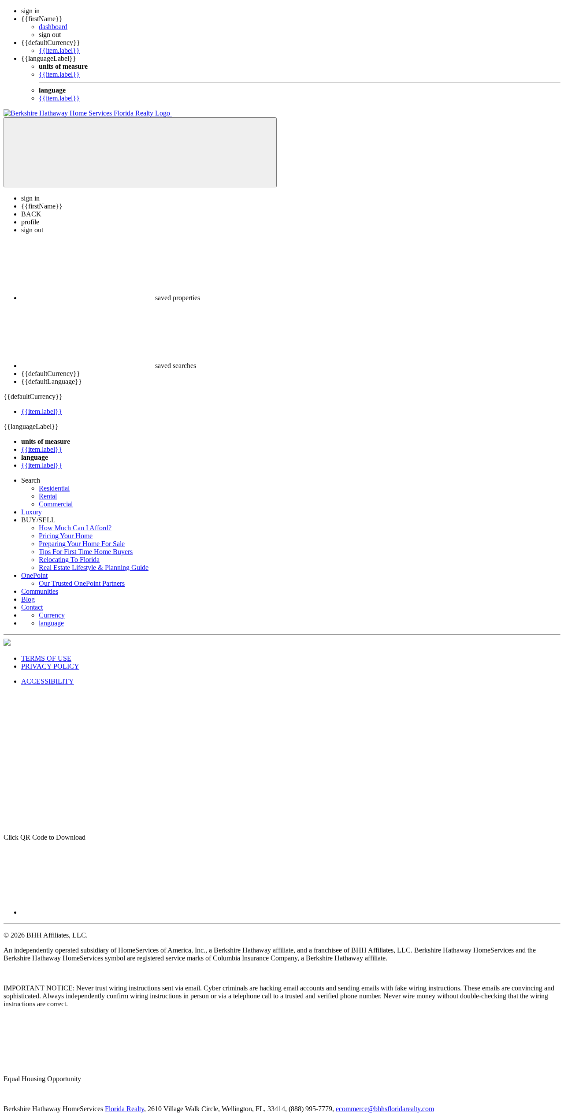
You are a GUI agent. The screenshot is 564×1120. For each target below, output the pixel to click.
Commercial (56, 504)
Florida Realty (124, 1109)
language (51, 623)
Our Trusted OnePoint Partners (82, 583)
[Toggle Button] (140, 152)
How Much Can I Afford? (75, 528)
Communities (39, 591)
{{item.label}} (59, 50)
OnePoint (34, 575)
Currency (52, 615)
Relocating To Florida (69, 559)
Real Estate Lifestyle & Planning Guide (93, 567)
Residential (54, 488)
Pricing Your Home (66, 536)
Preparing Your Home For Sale (82, 543)
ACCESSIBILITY (47, 681)
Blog (28, 599)
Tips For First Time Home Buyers (86, 551)
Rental (48, 496)
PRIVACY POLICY (50, 666)
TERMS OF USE (46, 658)
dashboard (53, 26)
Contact (32, 607)
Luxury (31, 512)
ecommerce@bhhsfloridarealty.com (385, 1109)
